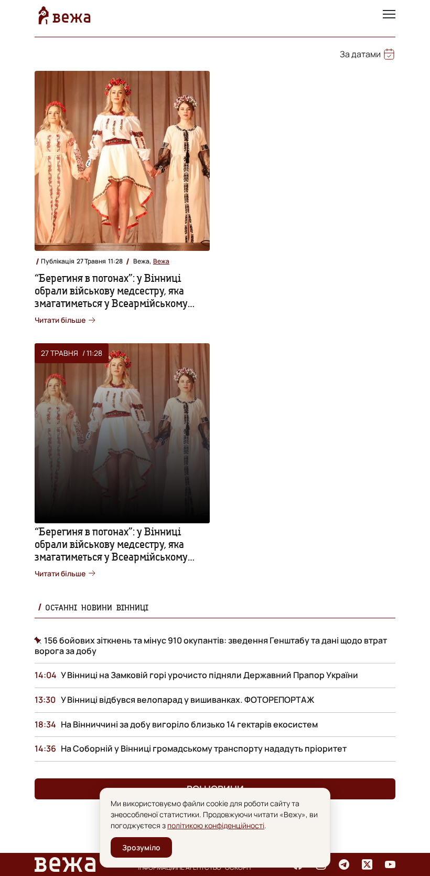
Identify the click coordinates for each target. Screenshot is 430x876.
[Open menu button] (389, 15)
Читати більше (60, 320)
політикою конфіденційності (215, 825)
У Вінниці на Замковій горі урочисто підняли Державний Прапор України (209, 675)
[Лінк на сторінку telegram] (344, 864)
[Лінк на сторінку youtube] (390, 864)
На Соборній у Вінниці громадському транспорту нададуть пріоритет (204, 748)
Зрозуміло (141, 847)
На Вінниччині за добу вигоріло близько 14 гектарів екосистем (189, 724)
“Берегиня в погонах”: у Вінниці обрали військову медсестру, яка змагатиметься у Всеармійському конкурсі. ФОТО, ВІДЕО (111, 296)
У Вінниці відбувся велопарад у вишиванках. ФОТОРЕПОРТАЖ (188, 699)
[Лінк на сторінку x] (367, 864)
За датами (360, 54)
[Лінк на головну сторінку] (64, 15)
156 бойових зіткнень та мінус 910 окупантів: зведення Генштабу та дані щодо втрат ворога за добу (211, 645)
